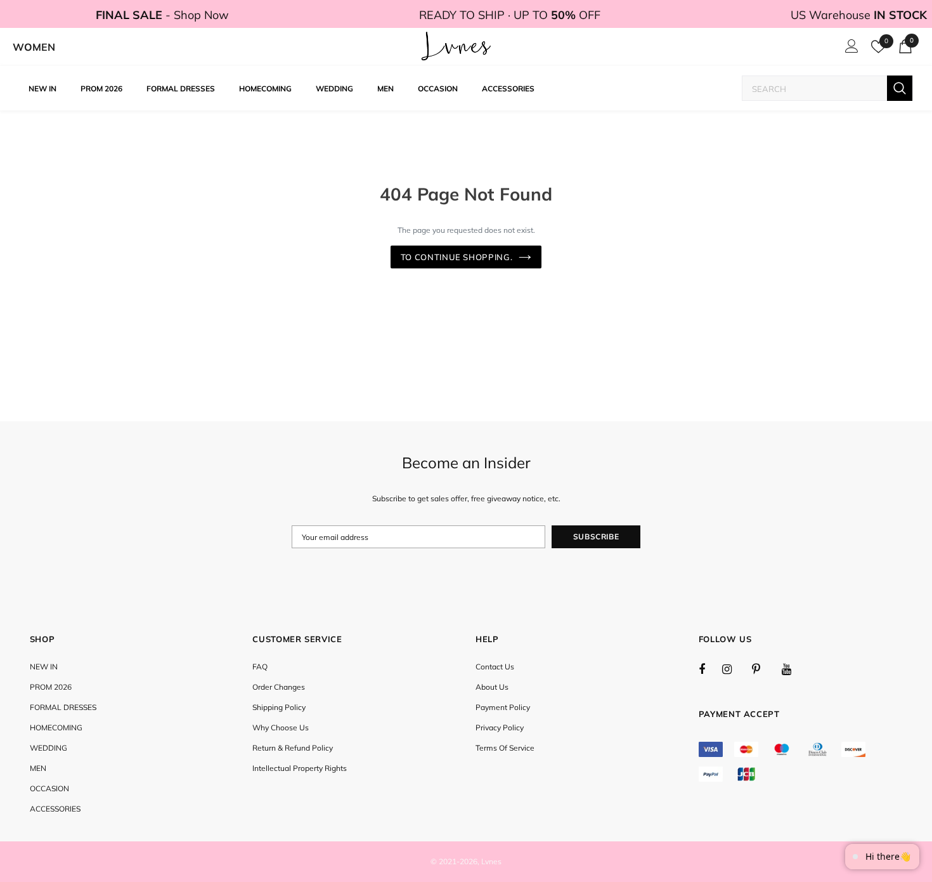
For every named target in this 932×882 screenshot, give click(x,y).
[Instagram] (733, 668)
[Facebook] (710, 668)
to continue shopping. (457, 257)
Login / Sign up (849, 49)
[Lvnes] (456, 47)
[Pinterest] (763, 668)
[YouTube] (793, 668)
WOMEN (34, 47)
